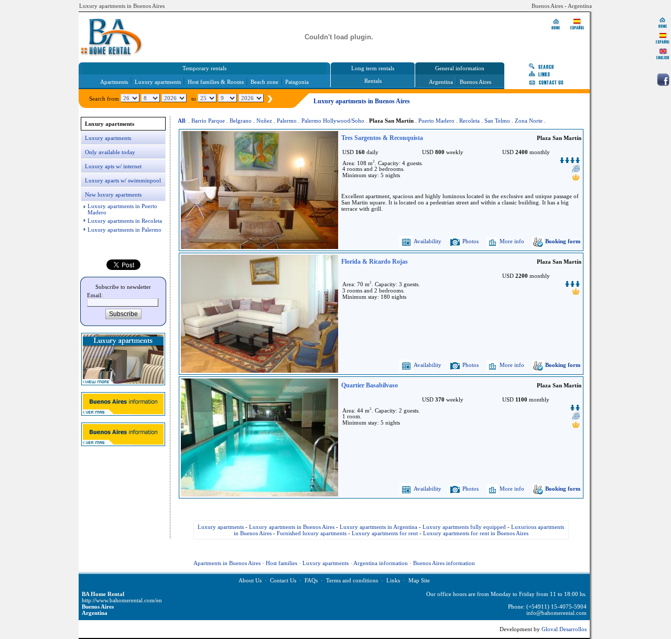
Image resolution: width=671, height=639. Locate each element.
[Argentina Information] (123, 413)
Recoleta (469, 120)
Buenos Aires (475, 82)
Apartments (114, 82)
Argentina (441, 82)
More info (511, 241)
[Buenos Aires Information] (123, 444)
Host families (281, 563)
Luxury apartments (158, 82)
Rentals (373, 81)
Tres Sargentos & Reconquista (382, 138)
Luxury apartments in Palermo (124, 229)
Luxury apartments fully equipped (464, 527)
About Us (250, 580)
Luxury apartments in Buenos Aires (291, 527)
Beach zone (264, 82)
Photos (470, 241)
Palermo (287, 120)
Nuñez (264, 120)
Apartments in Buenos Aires (227, 563)
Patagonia (297, 82)
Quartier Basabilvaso (369, 385)
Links (393, 580)
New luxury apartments (113, 194)
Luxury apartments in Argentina (378, 527)
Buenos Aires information (444, 563)
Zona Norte (529, 120)
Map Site (419, 580)
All (181, 120)
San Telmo (497, 120)
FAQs (311, 580)
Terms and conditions (352, 580)
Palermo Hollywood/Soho (332, 120)
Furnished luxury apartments (312, 533)
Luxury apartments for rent (385, 533)
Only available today (110, 152)
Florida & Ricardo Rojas (374, 261)
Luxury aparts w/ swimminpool (123, 180)
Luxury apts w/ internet (113, 166)
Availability (427, 241)
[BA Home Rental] (662, 22)
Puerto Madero (436, 120)
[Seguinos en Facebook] (663, 79)
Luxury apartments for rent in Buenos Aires (475, 533)
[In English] (662, 53)
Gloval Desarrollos (564, 629)
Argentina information (380, 563)
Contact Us (283, 580)
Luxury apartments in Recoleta (125, 221)
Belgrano (241, 120)
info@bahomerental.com (556, 613)
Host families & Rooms (216, 82)
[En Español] (662, 37)
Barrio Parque (208, 120)
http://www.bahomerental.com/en (122, 600)
